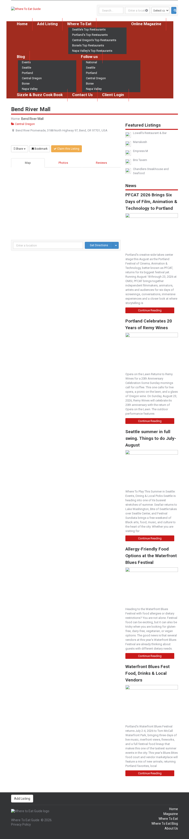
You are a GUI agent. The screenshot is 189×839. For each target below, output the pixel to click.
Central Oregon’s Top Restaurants (94, 40)
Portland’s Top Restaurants (90, 34)
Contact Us (82, 94)
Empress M (140, 151)
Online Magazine (146, 23)
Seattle (26, 67)
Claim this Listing (67, 148)
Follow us (89, 56)
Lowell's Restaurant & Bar (150, 133)
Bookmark (40, 148)
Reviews (101, 162)
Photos (63, 162)
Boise (26, 83)
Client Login (113, 94)
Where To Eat (79, 23)
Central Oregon (32, 78)
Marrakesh (140, 142)
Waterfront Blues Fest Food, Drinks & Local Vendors (147, 673)
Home (22, 23)
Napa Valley (30, 89)
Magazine (170, 814)
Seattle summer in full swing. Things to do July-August (150, 438)
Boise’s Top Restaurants (88, 45)
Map (28, 162)
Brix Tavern (140, 160)
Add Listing (47, 23)
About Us (171, 828)
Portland (27, 73)
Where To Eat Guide (25, 820)
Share (19, 148)
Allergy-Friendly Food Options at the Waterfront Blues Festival (151, 555)
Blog (21, 56)
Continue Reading (150, 310)
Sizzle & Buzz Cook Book (40, 94)
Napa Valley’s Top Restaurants (92, 50)
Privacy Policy (21, 824)
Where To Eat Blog (164, 823)
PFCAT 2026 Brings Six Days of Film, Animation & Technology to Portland (151, 201)
